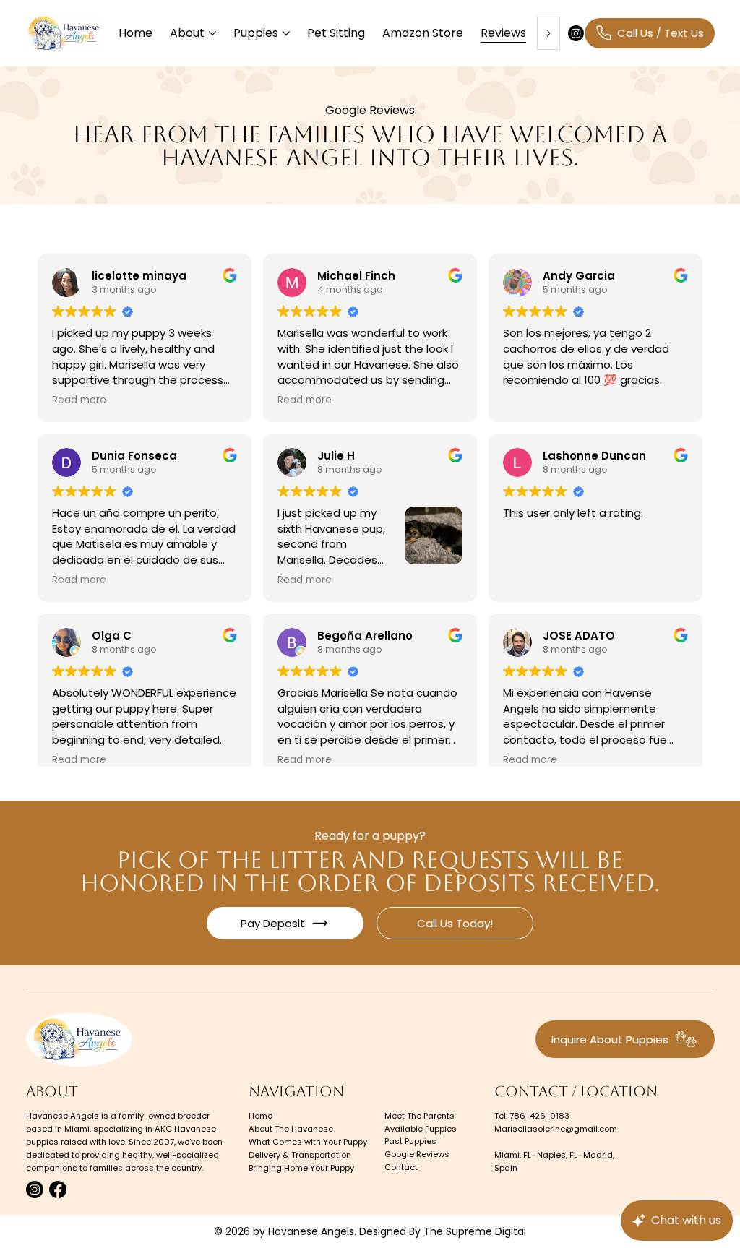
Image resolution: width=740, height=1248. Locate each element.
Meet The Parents (419, 1116)
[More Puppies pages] (286, 33)
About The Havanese (291, 1129)
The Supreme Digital (474, 1231)
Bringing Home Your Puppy (301, 1168)
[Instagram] (576, 33)
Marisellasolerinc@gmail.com (555, 1129)
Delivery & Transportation (300, 1155)
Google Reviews (416, 1154)
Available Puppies (420, 1129)
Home (260, 1116)
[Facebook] (57, 1189)
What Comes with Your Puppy (308, 1142)
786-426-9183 (539, 1116)
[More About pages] (212, 33)
